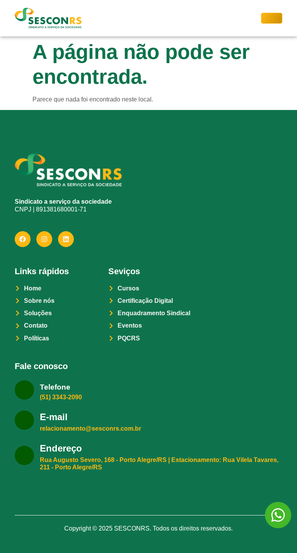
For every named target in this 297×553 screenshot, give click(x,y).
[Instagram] (44, 239)
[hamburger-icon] (271, 18)
